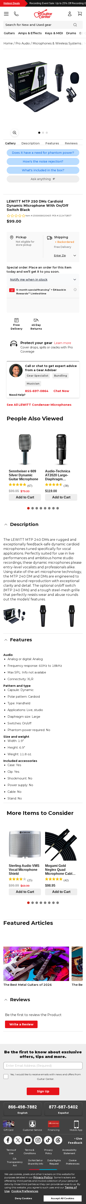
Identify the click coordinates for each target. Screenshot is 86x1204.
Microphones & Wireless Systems (57, 43)
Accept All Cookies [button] (62, 1198)
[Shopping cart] (79, 13)
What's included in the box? (43, 170)
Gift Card (8, 1129)
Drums (71, 33)
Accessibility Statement (69, 1151)
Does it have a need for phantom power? (43, 153)
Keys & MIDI (54, 33)
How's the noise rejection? (43, 161)
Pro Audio (22, 43)
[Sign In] (69, 13)
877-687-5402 (63, 1106)
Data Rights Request (54, 1162)
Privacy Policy (43, 1177)
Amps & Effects (30, 33)
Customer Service (32, 1129)
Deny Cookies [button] (23, 1198)
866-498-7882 (22, 1106)
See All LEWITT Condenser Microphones (39, 405)
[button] (43, 524)
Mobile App (76, 1129)
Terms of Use (11, 1151)
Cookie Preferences (24, 1191)
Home (8, 43)
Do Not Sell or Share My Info (35, 1162)
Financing (53, 1129)
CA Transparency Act (15, 1162)
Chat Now (61, 391)
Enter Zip (60, 255)
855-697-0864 (36, 391)
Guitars (9, 33)
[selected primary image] (43, 86)
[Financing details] (75, 289)
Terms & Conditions (30, 1151)
